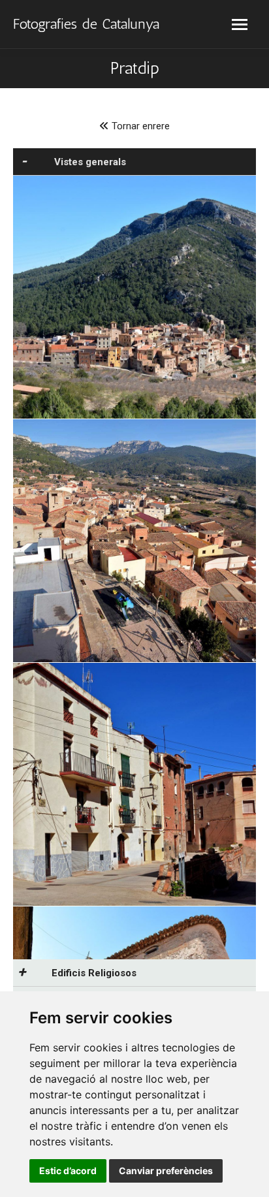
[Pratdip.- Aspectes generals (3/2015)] (134, 784)
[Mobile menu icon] (239, 24)
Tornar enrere (139, 126)
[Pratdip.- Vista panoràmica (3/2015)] (134, 297)
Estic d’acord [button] (68, 1170)
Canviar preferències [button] (166, 1170)
